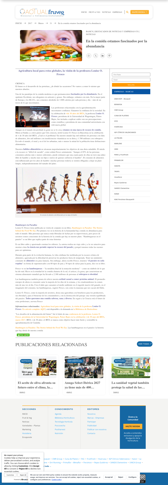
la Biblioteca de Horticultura (85, 309)
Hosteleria (26, 433)
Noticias (106, 12)
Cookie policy (57, 480)
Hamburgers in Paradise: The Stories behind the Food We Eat (41, 327)
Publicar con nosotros (97, 429)
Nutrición (59, 433)
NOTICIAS (91, 34)
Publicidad (91, 425)
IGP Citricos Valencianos (119, 459)
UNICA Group (135, 462)
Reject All (23, 475)
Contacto (91, 433)
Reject (120, 477)
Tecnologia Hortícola (63, 421)
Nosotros (91, 414)
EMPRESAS (117, 12)
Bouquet (46, 459)
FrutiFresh (91, 459)
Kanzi (134, 459)
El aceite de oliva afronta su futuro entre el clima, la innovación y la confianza (36, 384)
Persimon (87, 462)
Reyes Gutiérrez (101, 462)
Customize (10, 475)
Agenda (58, 414)
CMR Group (57, 459)
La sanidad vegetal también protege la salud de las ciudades (130, 384)
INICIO (84, 12)
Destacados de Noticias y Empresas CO (116, 31)
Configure (132, 477)
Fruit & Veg (94, 12)
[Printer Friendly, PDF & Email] (23, 334)
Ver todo (143, 344)
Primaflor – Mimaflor (72, 462)
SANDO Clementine (118, 462)
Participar (91, 421)
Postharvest (60, 429)
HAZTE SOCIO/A (133, 426)
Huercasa (102, 459)
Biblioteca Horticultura (64, 418)
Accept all (109, 477)
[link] (89, 56)
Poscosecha (60, 425)
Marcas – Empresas (95, 418)
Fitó (82, 459)
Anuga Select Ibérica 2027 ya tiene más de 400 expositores (82, 384)
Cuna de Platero (72, 459)
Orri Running (55, 462)
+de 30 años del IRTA (75, 113)
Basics (89, 31)
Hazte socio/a (139, 12)
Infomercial (75, 361)
